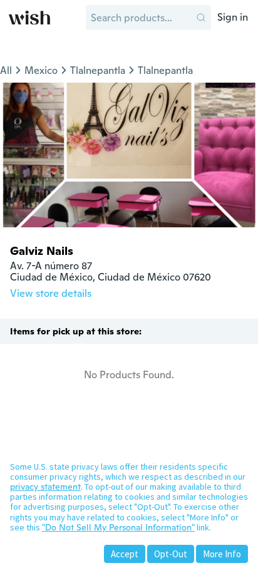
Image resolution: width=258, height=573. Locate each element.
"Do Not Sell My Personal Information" (118, 527)
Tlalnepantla (97, 70)
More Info (222, 554)
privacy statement (45, 486)
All (6, 70)
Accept (124, 554)
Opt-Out (170, 554)
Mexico (41, 70)
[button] (201, 17)
